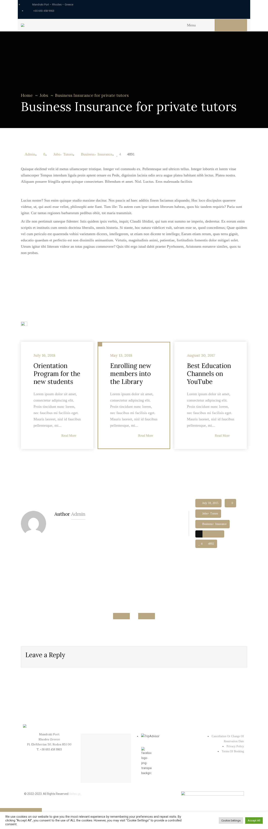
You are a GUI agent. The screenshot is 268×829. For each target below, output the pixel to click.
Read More (68, 435)
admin (30, 154)
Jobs (44, 95)
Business (87, 154)
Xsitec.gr (74, 793)
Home (27, 95)
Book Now (231, 25)
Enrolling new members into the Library (130, 374)
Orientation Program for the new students (57, 374)
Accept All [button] (254, 820)
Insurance (105, 154)
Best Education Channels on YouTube (209, 374)
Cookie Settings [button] (231, 820)
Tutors (68, 154)
